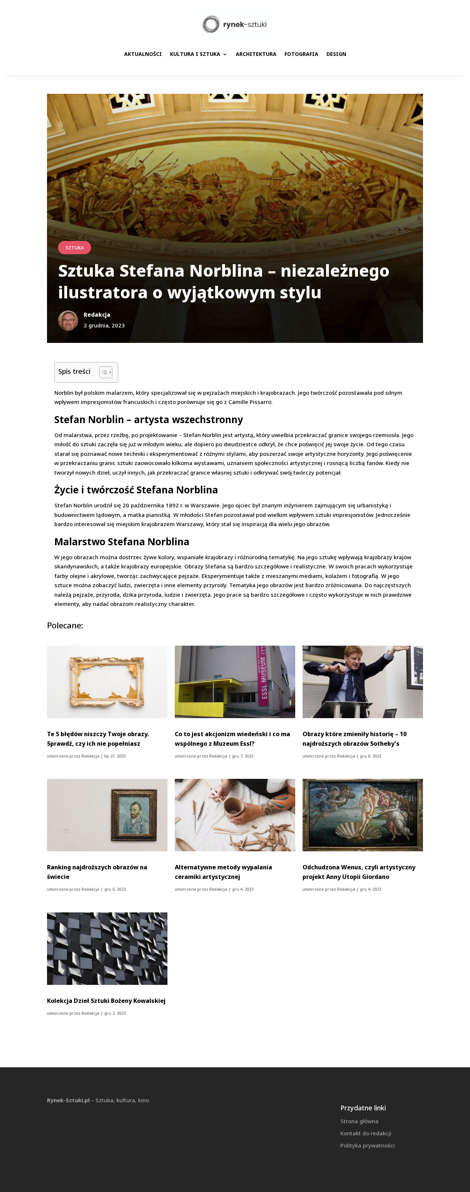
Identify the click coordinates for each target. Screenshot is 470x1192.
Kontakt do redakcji (365, 1133)
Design (336, 53)
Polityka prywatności (367, 1145)
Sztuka (74, 248)
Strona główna (359, 1121)
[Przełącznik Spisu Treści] (102, 372)
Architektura (256, 53)
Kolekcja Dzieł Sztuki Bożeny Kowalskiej (106, 1001)
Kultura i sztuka (195, 53)
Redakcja (91, 756)
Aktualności (143, 53)
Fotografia (301, 53)
